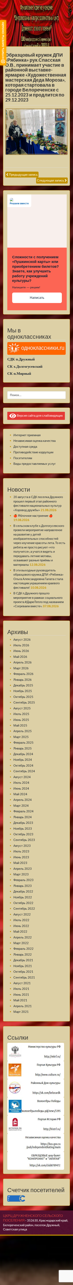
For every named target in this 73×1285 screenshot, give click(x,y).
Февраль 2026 (23, 674)
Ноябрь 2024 (22, 759)
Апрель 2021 (22, 1006)
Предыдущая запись (23, 174)
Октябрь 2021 (23, 971)
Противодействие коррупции (33, 452)
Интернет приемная (27, 435)
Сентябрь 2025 (24, 702)
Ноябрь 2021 (22, 966)
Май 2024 (20, 794)
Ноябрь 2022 (22, 897)
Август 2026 (22, 639)
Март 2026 (21, 668)
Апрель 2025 (22, 731)
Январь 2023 (22, 885)
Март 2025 (21, 737)
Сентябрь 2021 (24, 977)
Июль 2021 (21, 988)
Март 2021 (21, 1011)
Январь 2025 (22, 748)
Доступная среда (25, 446)
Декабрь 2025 (23, 685)
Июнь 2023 (21, 857)
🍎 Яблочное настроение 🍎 (33, 515)
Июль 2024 (21, 782)
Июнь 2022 (21, 926)
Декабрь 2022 (23, 891)
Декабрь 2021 (23, 960)
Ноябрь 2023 (22, 828)
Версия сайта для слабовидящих (39, 415)
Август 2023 (22, 845)
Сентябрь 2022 (24, 908)
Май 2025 (20, 725)
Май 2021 (20, 1000)
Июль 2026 (21, 645)
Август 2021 (22, 983)
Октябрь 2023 (23, 834)
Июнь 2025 (21, 719)
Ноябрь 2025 (22, 691)
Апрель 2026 (22, 662)
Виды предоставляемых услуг (34, 463)
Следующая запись (50, 180)
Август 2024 (22, 777)
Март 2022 (21, 943)
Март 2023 (21, 874)
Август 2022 (22, 914)
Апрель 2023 (22, 868)
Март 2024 (21, 805)
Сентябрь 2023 (24, 840)
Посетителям (22, 458)
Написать (37, 297)
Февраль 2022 (23, 948)
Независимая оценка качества (34, 440)
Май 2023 (20, 863)
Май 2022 (20, 931)
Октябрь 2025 (23, 697)
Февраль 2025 (23, 742)
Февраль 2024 (23, 811)
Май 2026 (20, 656)
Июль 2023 (21, 851)
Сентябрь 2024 (24, 771)
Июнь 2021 (21, 994)
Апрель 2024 (22, 799)
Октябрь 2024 (23, 765)
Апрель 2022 (22, 937)
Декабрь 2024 (23, 754)
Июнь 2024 (21, 788)
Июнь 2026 (21, 651)
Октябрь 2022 (23, 903)
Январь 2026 (22, 679)
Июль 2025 (21, 714)
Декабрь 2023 (23, 822)
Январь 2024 (22, 817)
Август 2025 (22, 708)
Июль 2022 (21, 920)
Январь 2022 (22, 954)
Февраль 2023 (23, 880)
